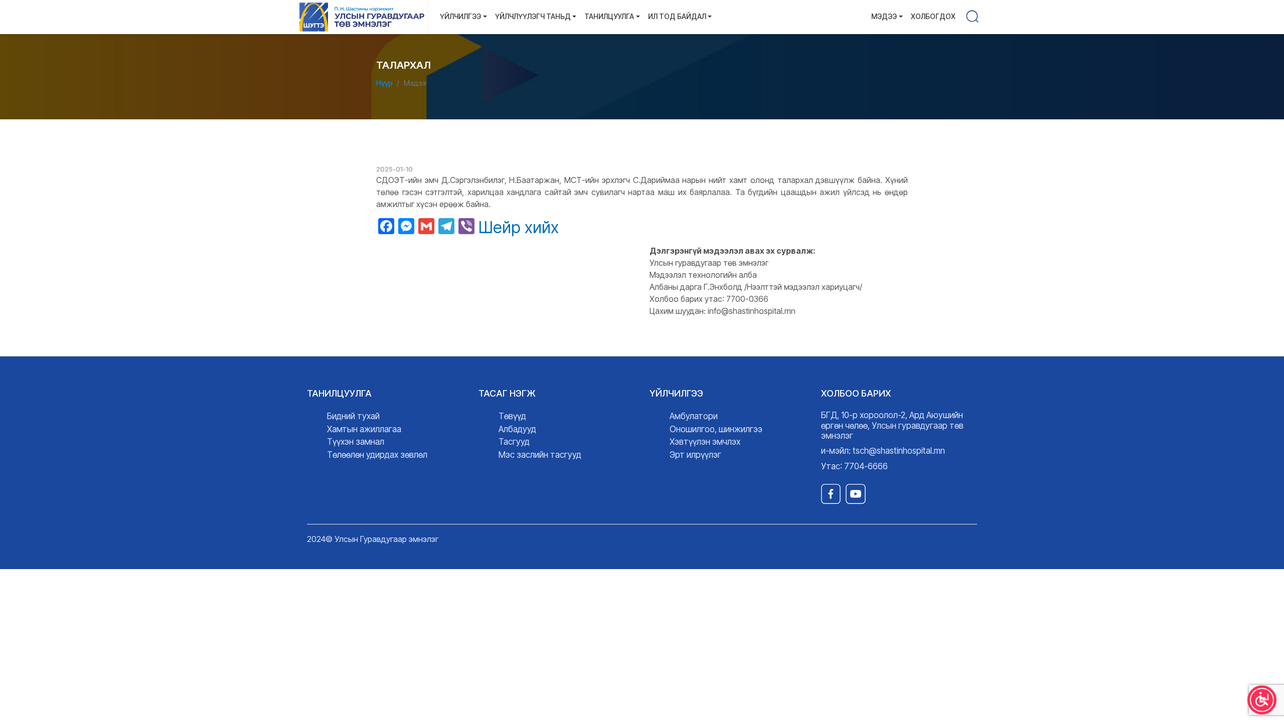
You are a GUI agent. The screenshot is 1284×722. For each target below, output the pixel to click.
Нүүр (384, 83)
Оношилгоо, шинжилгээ (716, 429)
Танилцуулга (609, 16)
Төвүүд (512, 416)
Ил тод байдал (677, 16)
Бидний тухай (353, 416)
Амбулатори (694, 416)
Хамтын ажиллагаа (364, 429)
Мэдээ (884, 16)
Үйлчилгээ (460, 16)
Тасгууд (514, 442)
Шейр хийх (518, 228)
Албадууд (517, 429)
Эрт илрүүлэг (695, 455)
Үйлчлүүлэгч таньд (533, 16)
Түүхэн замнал (355, 442)
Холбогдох (933, 16)
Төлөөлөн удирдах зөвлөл (377, 455)
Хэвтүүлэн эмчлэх (705, 442)
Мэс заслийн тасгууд (540, 455)
